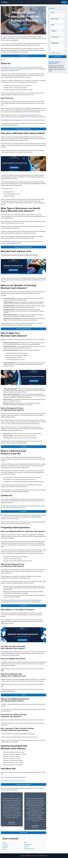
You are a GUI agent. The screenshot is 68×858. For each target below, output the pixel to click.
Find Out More (23, 446)
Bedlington (5, 847)
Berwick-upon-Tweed (29, 848)
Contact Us (23, 694)
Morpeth (4, 849)
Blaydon (6, 780)
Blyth (25, 842)
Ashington (26, 846)
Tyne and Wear (21, 780)
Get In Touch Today (23, 55)
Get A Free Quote (23, 832)
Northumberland (28, 844)
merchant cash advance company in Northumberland (19, 67)
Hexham (4, 842)
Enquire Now (23, 605)
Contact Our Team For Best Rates (23, 128)
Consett (16, 780)
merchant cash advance (7, 43)
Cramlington (5, 844)
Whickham (11, 780)
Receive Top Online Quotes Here (23, 328)
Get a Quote (22, 28)
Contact (64, 2)
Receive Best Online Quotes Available (23, 247)
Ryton (2, 780)
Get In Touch (23, 511)
